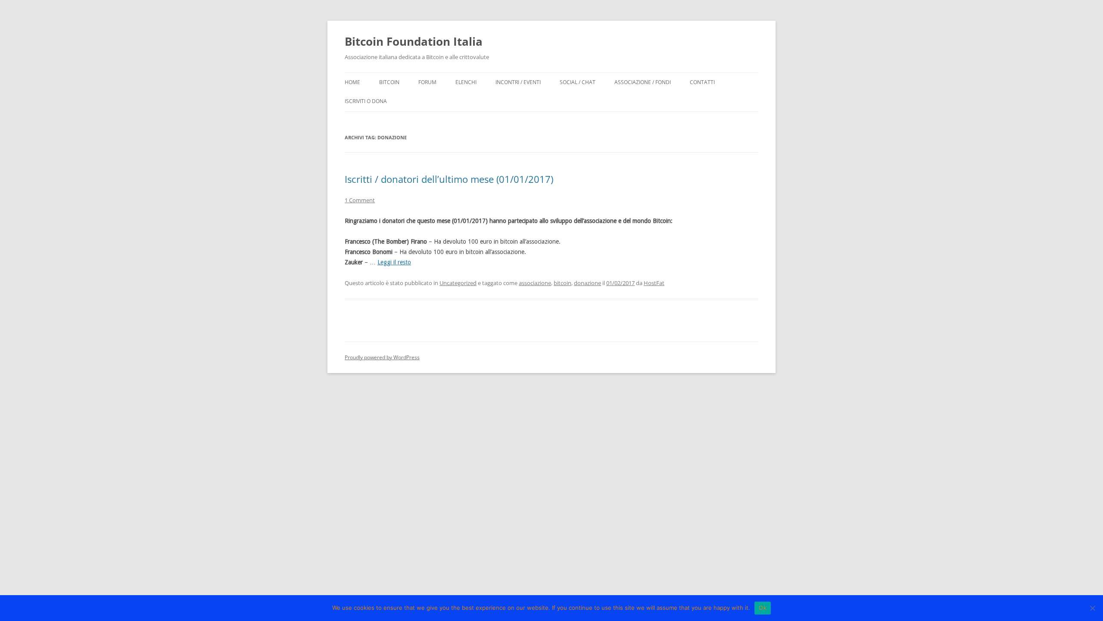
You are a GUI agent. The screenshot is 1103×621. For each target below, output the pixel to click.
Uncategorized (458, 283)
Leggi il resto (394, 262)
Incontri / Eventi (518, 82)
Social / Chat (577, 82)
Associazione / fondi (642, 82)
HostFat (654, 283)
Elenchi (466, 82)
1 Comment (360, 200)
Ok (762, 607)
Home (352, 82)
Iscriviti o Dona (366, 101)
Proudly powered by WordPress (382, 357)
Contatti (702, 82)
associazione (535, 283)
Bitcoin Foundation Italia (414, 41)
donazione (587, 283)
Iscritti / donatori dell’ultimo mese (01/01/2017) (449, 178)
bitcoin (562, 283)
